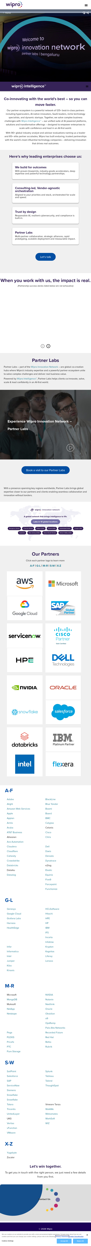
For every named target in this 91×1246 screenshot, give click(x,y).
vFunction (12, 1128)
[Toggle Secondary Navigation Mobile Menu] (87, 86)
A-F (32, 566)
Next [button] (48, 346)
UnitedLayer (13, 1113)
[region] (45, 1238)
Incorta (49, 937)
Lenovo (49, 961)
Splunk (48, 1071)
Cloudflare (12, 851)
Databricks (12, 865)
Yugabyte (12, 1152)
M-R (45, 566)
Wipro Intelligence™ (31, 121)
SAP (9, 1080)
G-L (38, 566)
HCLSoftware (52, 909)
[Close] (87, 1235)
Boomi (48, 808)
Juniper (11, 961)
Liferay (48, 956)
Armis (10, 823)
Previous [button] (43, 346)
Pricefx (10, 1042)
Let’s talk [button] (45, 257)
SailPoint (11, 1071)
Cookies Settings (8, 1241)
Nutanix (49, 999)
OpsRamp (50, 1023)
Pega (9, 1032)
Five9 (48, 879)
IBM (47, 927)
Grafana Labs (14, 918)
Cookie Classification (76, 1236)
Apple (10, 813)
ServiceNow (13, 1085)
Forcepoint (51, 884)
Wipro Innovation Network (44, 366)
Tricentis (11, 1109)
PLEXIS (10, 1037)
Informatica (13, 951)
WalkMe (49, 1109)
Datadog (11, 874)
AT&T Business (14, 832)
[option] (23, 315)
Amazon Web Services (18, 808)
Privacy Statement (62, 1236)
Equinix (49, 874)
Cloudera (12, 846)
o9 (46, 1018)
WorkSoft (50, 1118)
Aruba (10, 827)
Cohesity (11, 856)
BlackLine (50, 799)
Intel (9, 956)
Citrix (48, 837)
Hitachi (49, 913)
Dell (47, 846)
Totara (10, 1104)
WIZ (47, 1123)
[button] (84, 13)
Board (48, 813)
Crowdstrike (13, 860)
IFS (47, 932)
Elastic (48, 870)
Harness (11, 923)
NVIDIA (49, 994)
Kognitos (49, 951)
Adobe (10, 799)
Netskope (12, 1013)
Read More (70, 335)
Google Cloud (14, 913)
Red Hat (49, 1037)
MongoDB (12, 999)
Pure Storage (13, 1051)
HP (46, 923)
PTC (9, 1046)
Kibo (9, 965)
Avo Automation (15, 841)
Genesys (11, 909)
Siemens (11, 1090)
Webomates (51, 1113)
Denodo (49, 856)
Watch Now (25, 335)
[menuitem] (87, 13)
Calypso (49, 823)
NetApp (11, 1009)
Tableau (49, 1076)
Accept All (64, 1241)
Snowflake (12, 1095)
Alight (10, 804)
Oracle (48, 1009)
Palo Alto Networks (55, 1027)
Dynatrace (50, 860)
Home (8, 12)
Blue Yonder (51, 804)
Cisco (48, 832)
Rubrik (48, 1046)
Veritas (10, 1123)
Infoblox (49, 942)
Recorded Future (54, 1032)
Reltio (48, 1042)
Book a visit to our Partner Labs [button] (45, 470)
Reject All (80, 1241)
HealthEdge (13, 927)
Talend (48, 1080)
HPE (47, 918)
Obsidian (50, 1013)
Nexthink (50, 1004)
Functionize (51, 889)
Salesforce (12, 1076)
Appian (10, 818)
